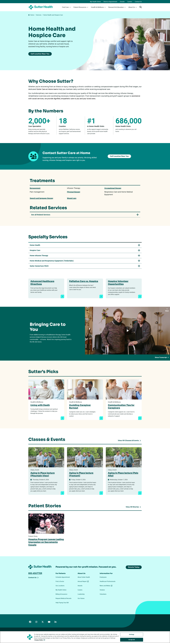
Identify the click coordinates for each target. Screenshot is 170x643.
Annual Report (83, 581)
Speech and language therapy (41, 198)
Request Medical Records (63, 598)
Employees (103, 577)
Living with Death (40, 405)
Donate (122, 2)
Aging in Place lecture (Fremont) (81, 474)
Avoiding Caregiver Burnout (80, 406)
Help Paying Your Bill (62, 603)
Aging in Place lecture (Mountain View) (42, 474)
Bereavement (35, 188)
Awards (80, 586)
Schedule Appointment (63, 577)
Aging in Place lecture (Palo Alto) (123, 474)
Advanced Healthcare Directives (42, 282)
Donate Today (133, 567)
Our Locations (60, 586)
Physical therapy (73, 192)
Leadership (81, 594)
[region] (85, 637)
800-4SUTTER (35, 573)
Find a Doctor (60, 581)
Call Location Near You (40, 54)
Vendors (102, 590)
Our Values (81, 598)
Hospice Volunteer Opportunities (118, 282)
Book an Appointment (110, 2)
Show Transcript (161, 357)
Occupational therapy (112, 188)
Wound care (71, 198)
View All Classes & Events (128, 440)
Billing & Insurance (61, 594)
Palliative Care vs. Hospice (83, 281)
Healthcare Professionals (107, 581)
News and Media (106, 586)
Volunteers (103, 594)
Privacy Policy (40, 640)
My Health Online (95, 2)
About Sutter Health (84, 577)
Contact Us (138, 2)
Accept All (131, 639)
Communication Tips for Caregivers (121, 406)
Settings (131, 634)
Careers (129, 2)
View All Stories (132, 507)
